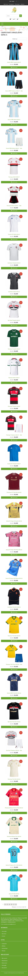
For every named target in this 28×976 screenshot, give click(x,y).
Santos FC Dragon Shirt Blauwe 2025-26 (14, 578)
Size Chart (4, 933)
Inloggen (12, 1)
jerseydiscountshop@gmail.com (10, 924)
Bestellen (14, 67)
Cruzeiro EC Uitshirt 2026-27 (14, 234)
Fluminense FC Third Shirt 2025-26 (14, 492)
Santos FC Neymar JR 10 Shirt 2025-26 (14, 865)
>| (15, 904)
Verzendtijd (4, 931)
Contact (3, 936)
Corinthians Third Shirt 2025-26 (14, 607)
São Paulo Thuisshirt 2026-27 (14, 320)
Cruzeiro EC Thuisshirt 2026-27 (14, 463)
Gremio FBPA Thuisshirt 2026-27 (14, 62)
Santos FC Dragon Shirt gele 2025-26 (14, 521)
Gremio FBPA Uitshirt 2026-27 (14, 119)
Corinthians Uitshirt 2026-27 (14, 291)
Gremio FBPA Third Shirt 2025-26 (14, 693)
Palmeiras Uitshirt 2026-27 (14, 377)
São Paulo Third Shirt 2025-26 (14, 721)
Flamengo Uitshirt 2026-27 (14, 177)
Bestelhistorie (4, 960)
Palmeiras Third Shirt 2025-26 (14, 635)
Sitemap (3, 950)
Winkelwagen (17, 4)
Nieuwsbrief (4, 967)
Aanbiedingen (5, 948)
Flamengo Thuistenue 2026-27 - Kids (14, 435)
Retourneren (4, 963)
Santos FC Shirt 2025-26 (14, 893)
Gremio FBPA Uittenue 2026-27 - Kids (14, 148)
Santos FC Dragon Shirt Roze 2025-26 (14, 549)
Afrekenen (22, 4)
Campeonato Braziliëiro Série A (10, 28)
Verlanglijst (4, 965)
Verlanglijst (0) (11, 4)
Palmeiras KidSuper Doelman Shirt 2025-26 (14, 807)
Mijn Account (6, 4)
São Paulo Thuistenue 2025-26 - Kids (14, 750)
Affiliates (3, 946)
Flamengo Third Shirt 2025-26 (14, 779)
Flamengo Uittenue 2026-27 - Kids (14, 205)
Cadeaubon (4, 943)
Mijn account (4, 958)
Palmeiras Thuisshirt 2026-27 (14, 349)
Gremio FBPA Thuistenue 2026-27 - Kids (14, 91)
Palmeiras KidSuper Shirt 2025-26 (14, 836)
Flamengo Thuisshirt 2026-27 (14, 406)
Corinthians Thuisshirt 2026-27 (14, 263)
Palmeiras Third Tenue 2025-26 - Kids (14, 664)
